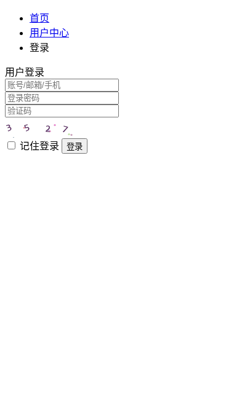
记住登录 (39, 146)
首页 (39, 18)
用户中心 (49, 33)
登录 (75, 146)
